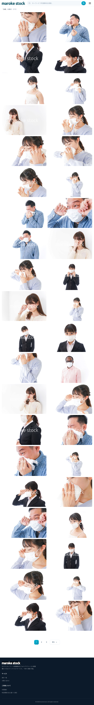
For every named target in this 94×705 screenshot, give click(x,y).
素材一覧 (4, 678)
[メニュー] (90, 3)
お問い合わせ (5, 681)
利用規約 (4, 689)
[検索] (83, 3)
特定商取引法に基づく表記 (9, 692)
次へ (53, 642)
